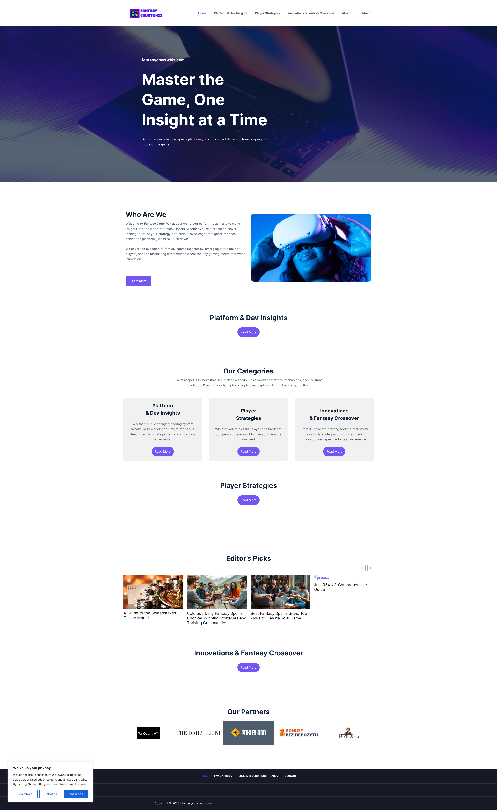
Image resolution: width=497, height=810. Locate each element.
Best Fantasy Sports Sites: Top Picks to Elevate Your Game (278, 615)
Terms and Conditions (252, 775)
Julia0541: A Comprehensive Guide (340, 587)
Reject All (51, 793)
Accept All (76, 793)
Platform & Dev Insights (230, 13)
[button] (370, 568)
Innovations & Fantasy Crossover (311, 13)
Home (202, 13)
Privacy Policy (222, 775)
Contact (364, 13)
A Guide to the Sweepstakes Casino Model (149, 615)
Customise (25, 793)
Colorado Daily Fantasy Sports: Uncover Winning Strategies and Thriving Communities (216, 618)
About (346, 13)
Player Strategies (267, 13)
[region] (50, 781)
